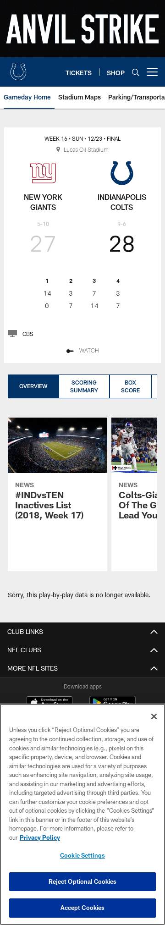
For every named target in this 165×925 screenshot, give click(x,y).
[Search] (135, 72)
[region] (82, 814)
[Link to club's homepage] (18, 68)
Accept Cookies (82, 907)
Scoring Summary (84, 386)
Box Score (130, 386)
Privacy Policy (40, 837)
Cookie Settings (82, 855)
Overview (33, 386)
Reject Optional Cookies (83, 881)
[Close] (154, 716)
